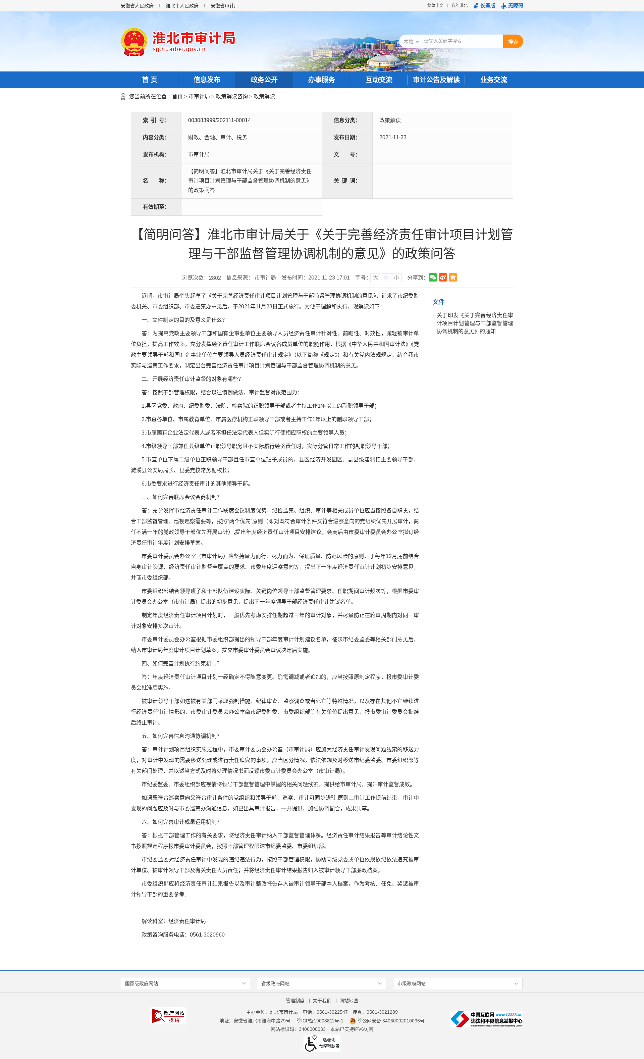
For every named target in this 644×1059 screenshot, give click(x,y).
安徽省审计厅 (225, 5)
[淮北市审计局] (191, 42)
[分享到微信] (433, 277)
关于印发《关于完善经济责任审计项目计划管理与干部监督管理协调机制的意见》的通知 (475, 323)
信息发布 (207, 80)
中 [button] (386, 278)
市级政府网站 (411, 983)
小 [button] (396, 278)
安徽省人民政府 (137, 5)
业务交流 (493, 80)
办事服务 (321, 80)
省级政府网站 (275, 983)
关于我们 (322, 1000)
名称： (156, 181)
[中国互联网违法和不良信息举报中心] (486, 1018)
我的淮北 (459, 5)
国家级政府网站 (141, 983)
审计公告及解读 (436, 80)
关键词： (347, 181)
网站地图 (348, 1000)
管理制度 (295, 1000)
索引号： (156, 120)
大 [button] (375, 278)
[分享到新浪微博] (443, 277)
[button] (484, 6)
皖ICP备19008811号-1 (320, 1020)
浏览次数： (201, 278)
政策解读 (264, 96)
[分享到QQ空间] (453, 277)
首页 (177, 96)
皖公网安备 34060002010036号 (391, 1020)
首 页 (149, 80)
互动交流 (379, 80)
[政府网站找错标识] (168, 1015)
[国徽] (134, 42)
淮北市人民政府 (182, 5)
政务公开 (264, 80)
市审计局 (199, 96)
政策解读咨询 (232, 96)
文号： (347, 154)
